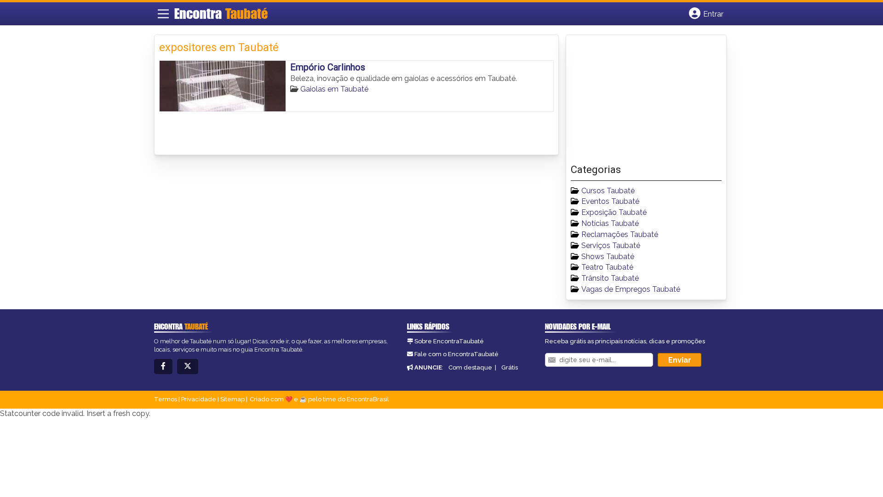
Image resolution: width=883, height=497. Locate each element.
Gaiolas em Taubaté (334, 89)
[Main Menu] (163, 14)
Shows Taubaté (607, 256)
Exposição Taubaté (614, 212)
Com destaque (470, 367)
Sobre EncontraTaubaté (449, 341)
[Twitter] (187, 366)
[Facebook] (163, 366)
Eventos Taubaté (610, 201)
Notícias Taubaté (610, 223)
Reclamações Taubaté (619, 234)
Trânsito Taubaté (610, 278)
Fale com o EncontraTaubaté (456, 354)
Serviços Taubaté (610, 245)
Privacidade (198, 399)
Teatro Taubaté (607, 267)
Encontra (221, 13)
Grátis (509, 367)
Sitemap (232, 399)
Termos (165, 399)
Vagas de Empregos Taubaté (630, 289)
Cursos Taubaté (608, 190)
